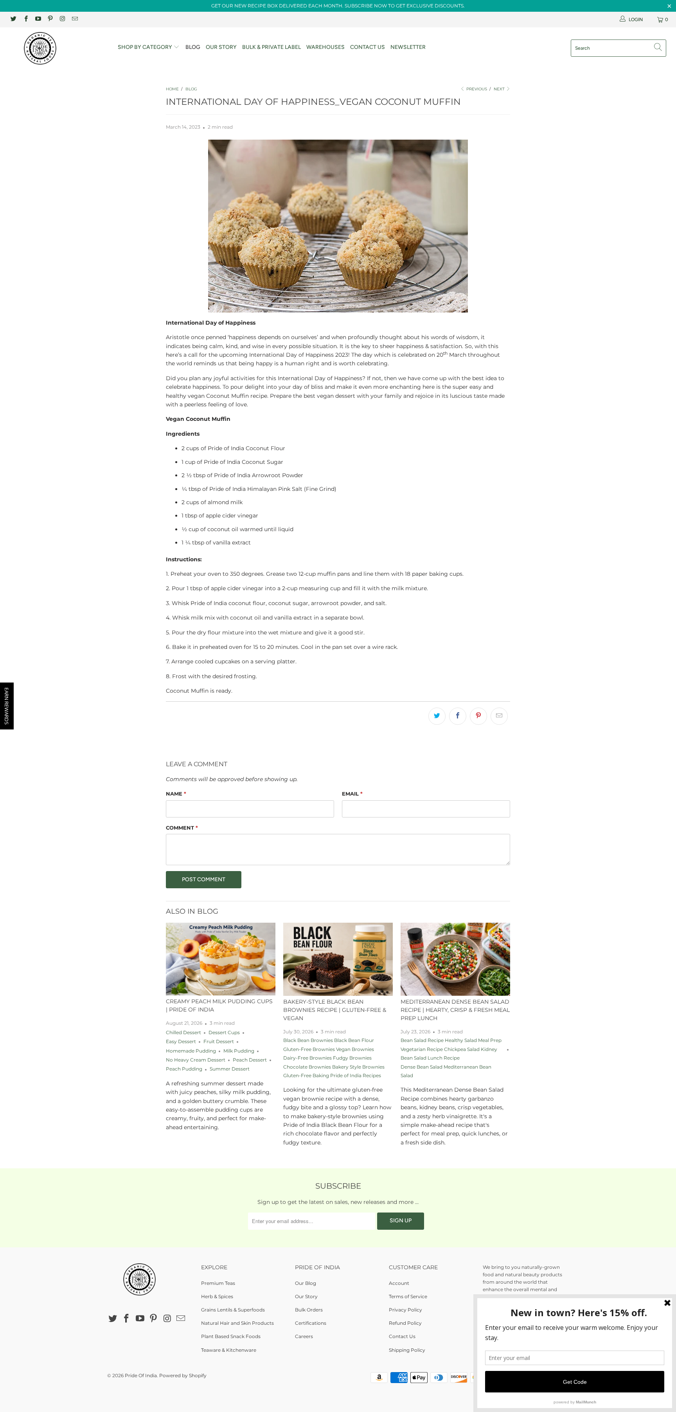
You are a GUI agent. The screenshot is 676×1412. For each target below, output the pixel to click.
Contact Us (367, 47)
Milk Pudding (238, 1051)
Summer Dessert (230, 1069)
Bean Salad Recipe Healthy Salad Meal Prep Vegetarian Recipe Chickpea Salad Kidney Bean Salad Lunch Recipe (451, 1049)
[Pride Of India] (58, 48)
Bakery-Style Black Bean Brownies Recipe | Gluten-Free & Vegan (334, 1010)
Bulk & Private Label (271, 47)
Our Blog (305, 1283)
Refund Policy (405, 1323)
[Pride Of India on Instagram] (62, 19)
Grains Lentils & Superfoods (233, 1310)
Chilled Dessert (183, 1032)
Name (176, 793)
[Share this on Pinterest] (478, 716)
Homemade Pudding (191, 1051)
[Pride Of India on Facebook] (25, 19)
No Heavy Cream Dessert (195, 1060)
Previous (476, 89)
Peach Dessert (250, 1060)
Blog (192, 47)
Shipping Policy (407, 1350)
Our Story (221, 47)
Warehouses (325, 47)
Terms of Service (408, 1296)
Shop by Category (145, 47)
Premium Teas (218, 1283)
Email (352, 793)
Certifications (310, 1323)
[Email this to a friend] (499, 716)
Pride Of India (141, 1375)
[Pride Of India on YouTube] (37, 19)
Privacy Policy (405, 1310)
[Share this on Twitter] (437, 716)
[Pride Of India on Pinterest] (50, 19)
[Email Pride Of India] (74, 19)
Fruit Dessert (218, 1041)
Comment (182, 828)
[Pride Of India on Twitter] (13, 19)
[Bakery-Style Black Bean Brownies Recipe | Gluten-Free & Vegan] (338, 959)
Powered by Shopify (183, 1375)
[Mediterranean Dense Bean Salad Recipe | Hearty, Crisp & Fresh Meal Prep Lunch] (455, 959)
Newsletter (408, 47)
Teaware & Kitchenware (228, 1350)
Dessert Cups (224, 1032)
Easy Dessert (181, 1041)
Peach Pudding (184, 1069)
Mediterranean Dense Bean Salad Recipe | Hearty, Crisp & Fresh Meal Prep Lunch (455, 1010)
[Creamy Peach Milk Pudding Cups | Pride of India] (220, 959)
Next (500, 89)
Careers (304, 1336)
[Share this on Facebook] (457, 716)
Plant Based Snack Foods (231, 1336)
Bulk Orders (309, 1310)
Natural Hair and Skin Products (237, 1323)
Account (399, 1283)
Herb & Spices (217, 1296)
